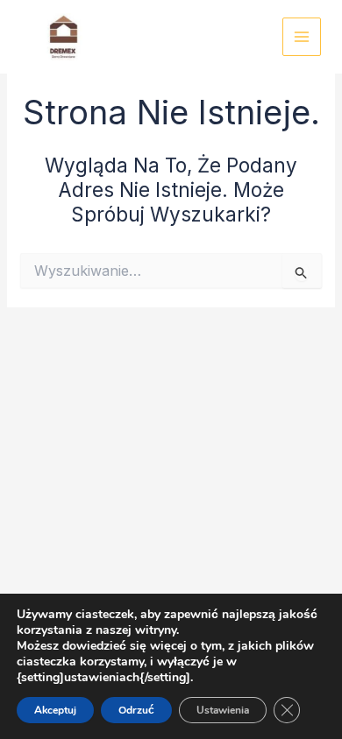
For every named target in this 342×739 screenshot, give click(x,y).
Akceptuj (55, 710)
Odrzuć (136, 710)
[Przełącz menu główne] (302, 37)
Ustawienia (222, 710)
